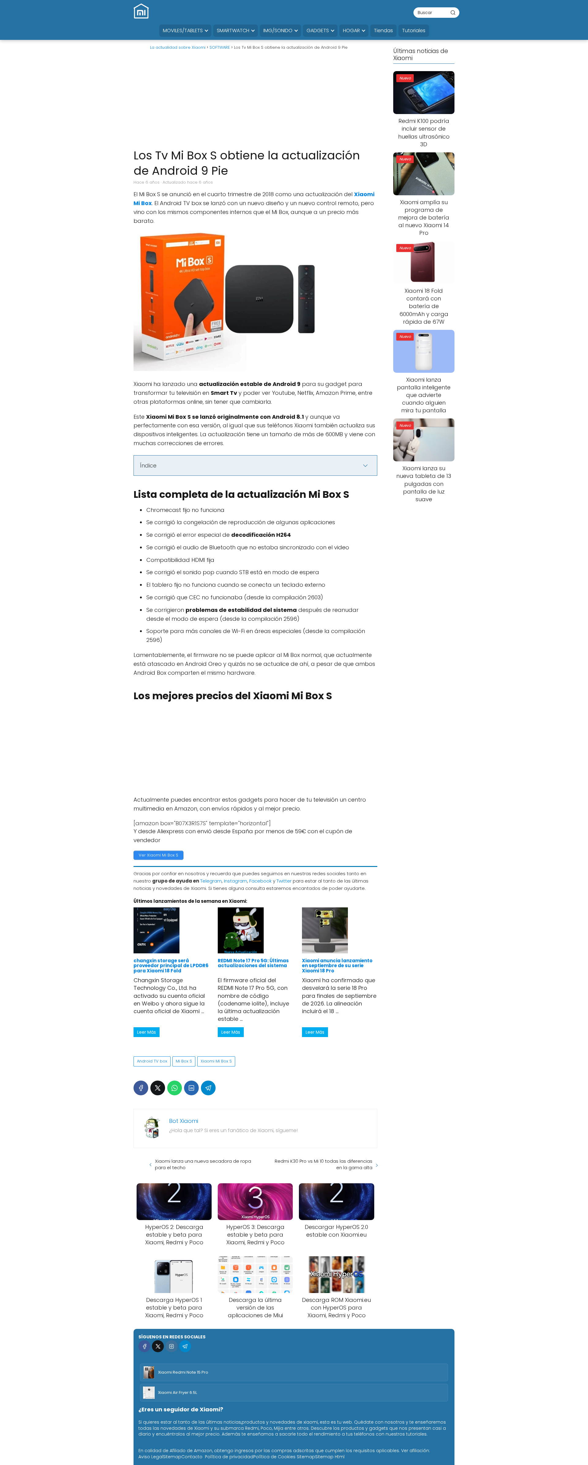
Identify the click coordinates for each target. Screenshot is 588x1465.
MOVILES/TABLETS (183, 30)
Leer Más (146, 1032)
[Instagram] (171, 1346)
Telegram (211, 881)
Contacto (191, 1457)
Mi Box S (184, 1061)
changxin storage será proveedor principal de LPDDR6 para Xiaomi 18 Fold (171, 965)
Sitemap (172, 1457)
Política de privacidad (229, 1457)
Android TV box (152, 1061)
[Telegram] (208, 1088)
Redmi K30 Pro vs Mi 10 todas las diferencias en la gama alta (323, 1164)
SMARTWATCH (233, 30)
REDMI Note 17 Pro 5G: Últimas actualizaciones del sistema (253, 963)
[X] (157, 1088)
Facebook (260, 881)
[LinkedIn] (191, 1088)
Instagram (235, 881)
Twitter (284, 881)
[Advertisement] (255, 102)
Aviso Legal (150, 1457)
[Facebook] (141, 1088)
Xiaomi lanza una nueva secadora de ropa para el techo (203, 1164)
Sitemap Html (330, 1457)
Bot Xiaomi (183, 1121)
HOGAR (351, 30)
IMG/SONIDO (277, 30)
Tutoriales (413, 30)
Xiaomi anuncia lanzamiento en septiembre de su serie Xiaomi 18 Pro (337, 965)
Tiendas (383, 30)
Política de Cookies (274, 1457)
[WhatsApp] (174, 1088)
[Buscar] (453, 12)
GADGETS (318, 30)
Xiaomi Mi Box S (216, 1061)
